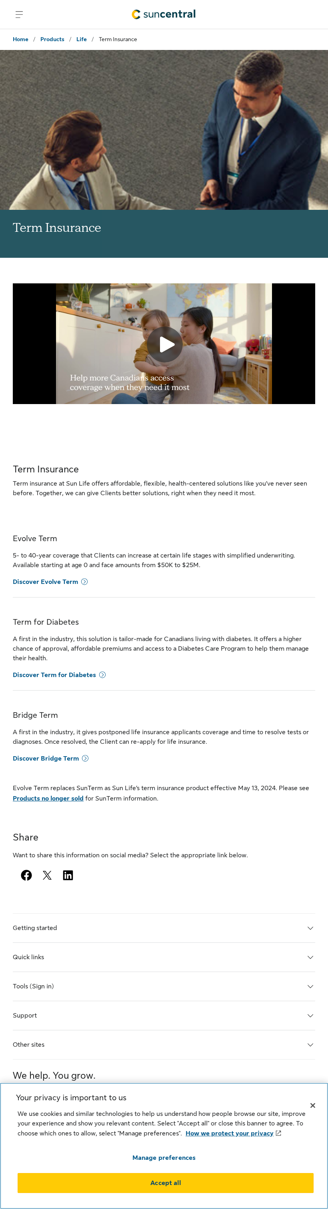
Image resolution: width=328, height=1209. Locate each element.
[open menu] (19, 14)
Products (52, 39)
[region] (164, 1146)
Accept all (165, 1183)
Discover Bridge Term (46, 758)
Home (20, 39)
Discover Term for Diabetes (54, 675)
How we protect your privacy (230, 1133)
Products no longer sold (48, 798)
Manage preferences (164, 1157)
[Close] (313, 1105)
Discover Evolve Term (45, 582)
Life (81, 39)
